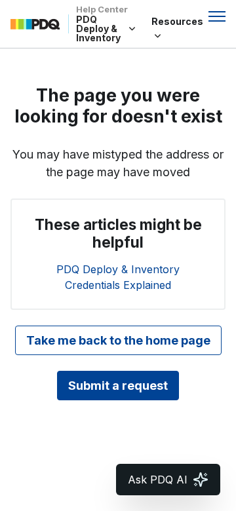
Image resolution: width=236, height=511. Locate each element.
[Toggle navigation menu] (217, 16)
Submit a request (118, 385)
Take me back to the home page (118, 340)
